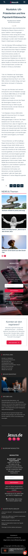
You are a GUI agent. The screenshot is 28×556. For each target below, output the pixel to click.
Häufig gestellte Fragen (8, 363)
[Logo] (13, 435)
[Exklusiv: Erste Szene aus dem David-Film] (14, 242)
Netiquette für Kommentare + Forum (11, 364)
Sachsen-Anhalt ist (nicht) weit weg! (13, 210)
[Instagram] (14, 439)
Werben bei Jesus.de (7, 369)
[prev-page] (3, 256)
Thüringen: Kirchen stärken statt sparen (12, 527)
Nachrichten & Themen (14, 20)
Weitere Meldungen (14, 22)
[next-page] (5, 256)
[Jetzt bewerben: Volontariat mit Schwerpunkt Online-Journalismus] (14, 384)
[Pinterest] (18, 185)
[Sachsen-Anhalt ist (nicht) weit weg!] (14, 202)
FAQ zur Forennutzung (7, 366)
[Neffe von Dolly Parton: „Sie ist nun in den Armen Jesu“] (14, 221)
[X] (14, 185)
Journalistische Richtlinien (8, 359)
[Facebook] (11, 185)
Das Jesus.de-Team (6, 361)
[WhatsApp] (21, 185)
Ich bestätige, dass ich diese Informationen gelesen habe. (14, 308)
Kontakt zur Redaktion (7, 358)
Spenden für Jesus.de (7, 368)
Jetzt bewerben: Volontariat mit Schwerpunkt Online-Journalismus (13, 389)
